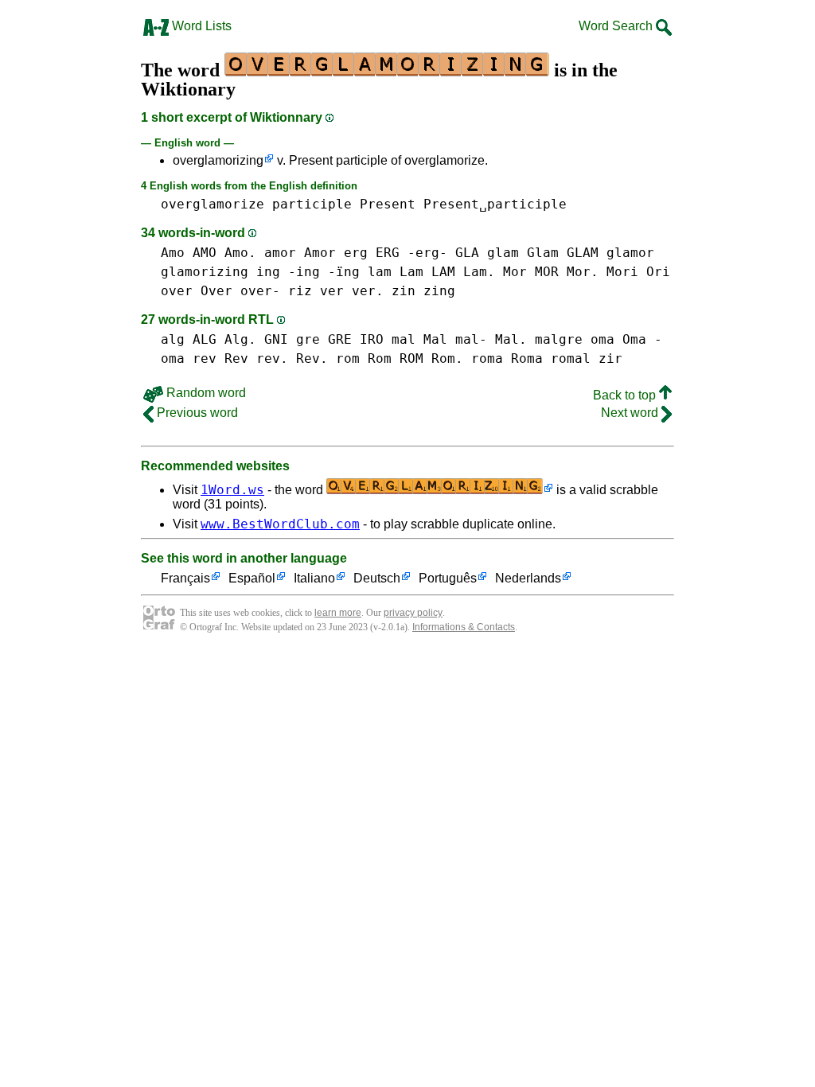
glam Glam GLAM (543, 252)
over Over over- (220, 290)
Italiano (314, 578)
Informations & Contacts (463, 627)
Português (448, 578)
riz (300, 290)
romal (571, 358)
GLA (467, 252)
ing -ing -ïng (308, 271)
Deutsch (376, 578)
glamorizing (204, 271)
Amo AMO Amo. (208, 252)
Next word (631, 412)
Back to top (626, 395)
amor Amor (300, 252)
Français (185, 578)
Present (387, 204)
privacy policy (413, 612)
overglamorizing (218, 160)
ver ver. (352, 290)
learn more (337, 612)
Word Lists (200, 26)
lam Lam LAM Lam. (431, 271)
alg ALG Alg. (208, 339)
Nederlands (528, 578)
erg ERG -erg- (395, 252)
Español (251, 578)
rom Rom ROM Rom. (399, 358)
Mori (622, 271)
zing (439, 290)
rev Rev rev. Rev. (260, 358)
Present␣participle (495, 204)
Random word (204, 392)
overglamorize (212, 204)
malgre (559, 339)
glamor (630, 252)
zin (403, 290)
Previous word (196, 412)
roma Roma (507, 358)
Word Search (617, 26)
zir (610, 358)
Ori (658, 271)
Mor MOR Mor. (551, 271)
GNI (276, 339)
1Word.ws (232, 489)
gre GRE (324, 339)
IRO (372, 339)
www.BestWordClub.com (280, 524)
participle (312, 204)
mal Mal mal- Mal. (459, 339)
